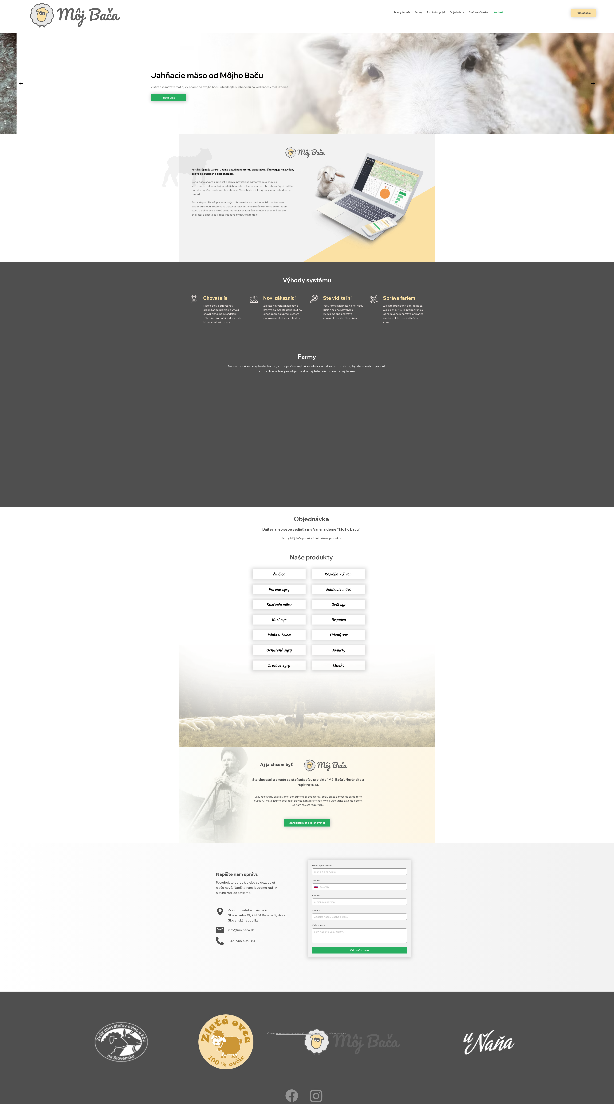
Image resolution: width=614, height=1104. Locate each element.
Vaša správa (319, 925)
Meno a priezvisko (322, 865)
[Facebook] (291, 1095)
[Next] (593, 83)
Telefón (316, 880)
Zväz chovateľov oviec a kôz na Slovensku (298, 1033)
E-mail (316, 895)
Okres (316, 910)
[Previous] (21, 83)
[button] (279, 574)
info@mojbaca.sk (241, 930)
